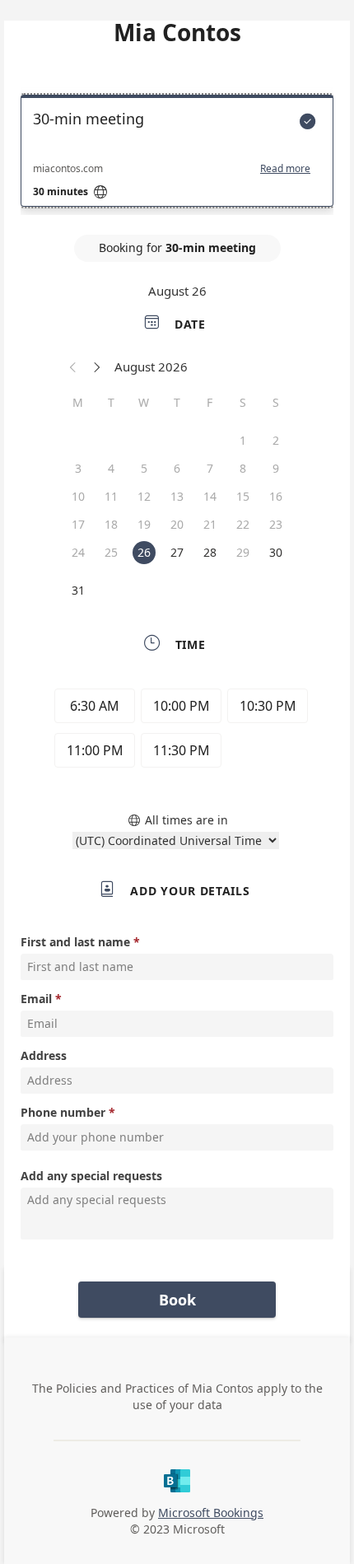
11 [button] (111, 496)
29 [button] (242, 552)
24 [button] (78, 552)
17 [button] (78, 524)
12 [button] (144, 496)
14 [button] (210, 496)
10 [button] (78, 496)
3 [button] (78, 468)
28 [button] (210, 552)
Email (36, 998)
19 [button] (144, 524)
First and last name (75, 942)
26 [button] (144, 552)
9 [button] (275, 468)
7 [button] (210, 468)
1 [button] (243, 440)
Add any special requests (91, 1176)
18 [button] (111, 524)
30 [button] (275, 552)
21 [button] (210, 524)
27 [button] (177, 552)
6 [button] (177, 468)
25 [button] (111, 552)
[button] (73, 366)
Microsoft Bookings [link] (210, 1512)
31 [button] (78, 590)
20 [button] (177, 524)
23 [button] (275, 524)
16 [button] (275, 496)
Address (44, 1055)
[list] (177, 155)
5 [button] (144, 468)
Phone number (63, 1112)
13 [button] (177, 496)
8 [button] (243, 468)
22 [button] (242, 524)
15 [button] (242, 496)
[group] (177, 730)
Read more (285, 169)
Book (177, 1300)
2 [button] (275, 440)
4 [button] (111, 468)
